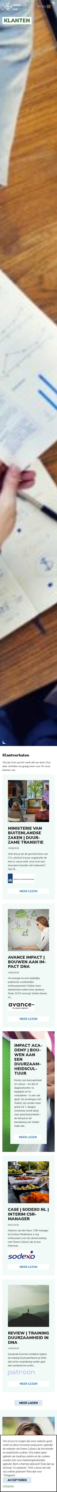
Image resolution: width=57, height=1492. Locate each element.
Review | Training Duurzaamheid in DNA (28, 1337)
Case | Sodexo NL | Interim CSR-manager (28, 1214)
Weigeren (8, 1486)
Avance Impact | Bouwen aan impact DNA (27, 962)
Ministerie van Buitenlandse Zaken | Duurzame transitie (25, 835)
